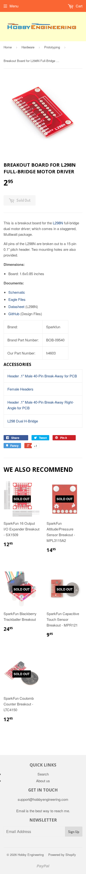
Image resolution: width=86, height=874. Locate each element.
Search (43, 773)
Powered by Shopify (62, 854)
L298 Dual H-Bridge (22, 420)
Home (8, 47)
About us (43, 780)
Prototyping (52, 47)
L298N (58, 222)
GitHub (13, 313)
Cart (78, 5)
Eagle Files (17, 299)
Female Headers (20, 388)
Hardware (28, 47)
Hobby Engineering (31, 854)
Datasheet (16, 306)
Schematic (16, 292)
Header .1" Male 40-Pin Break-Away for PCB (42, 375)
